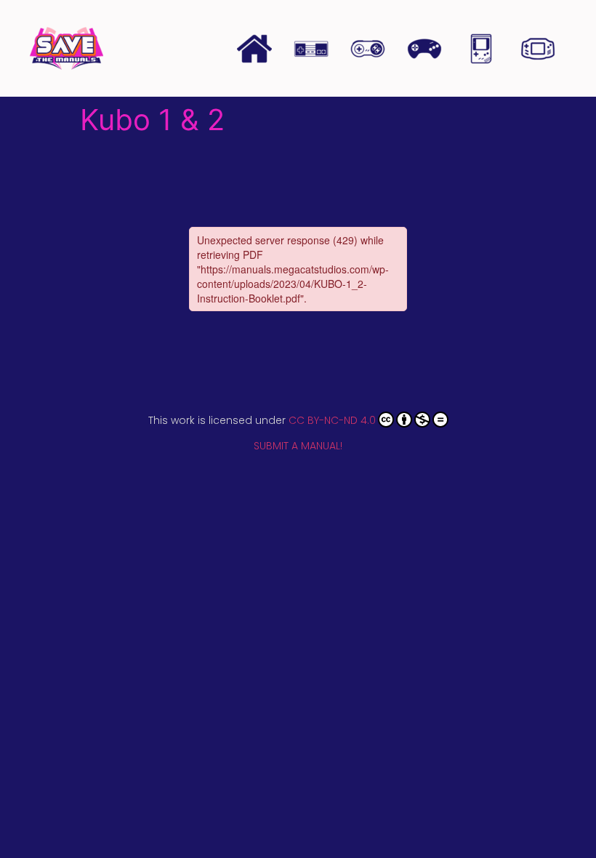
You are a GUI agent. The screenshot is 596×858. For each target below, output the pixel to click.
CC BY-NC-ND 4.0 (332, 420)
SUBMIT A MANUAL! (298, 445)
